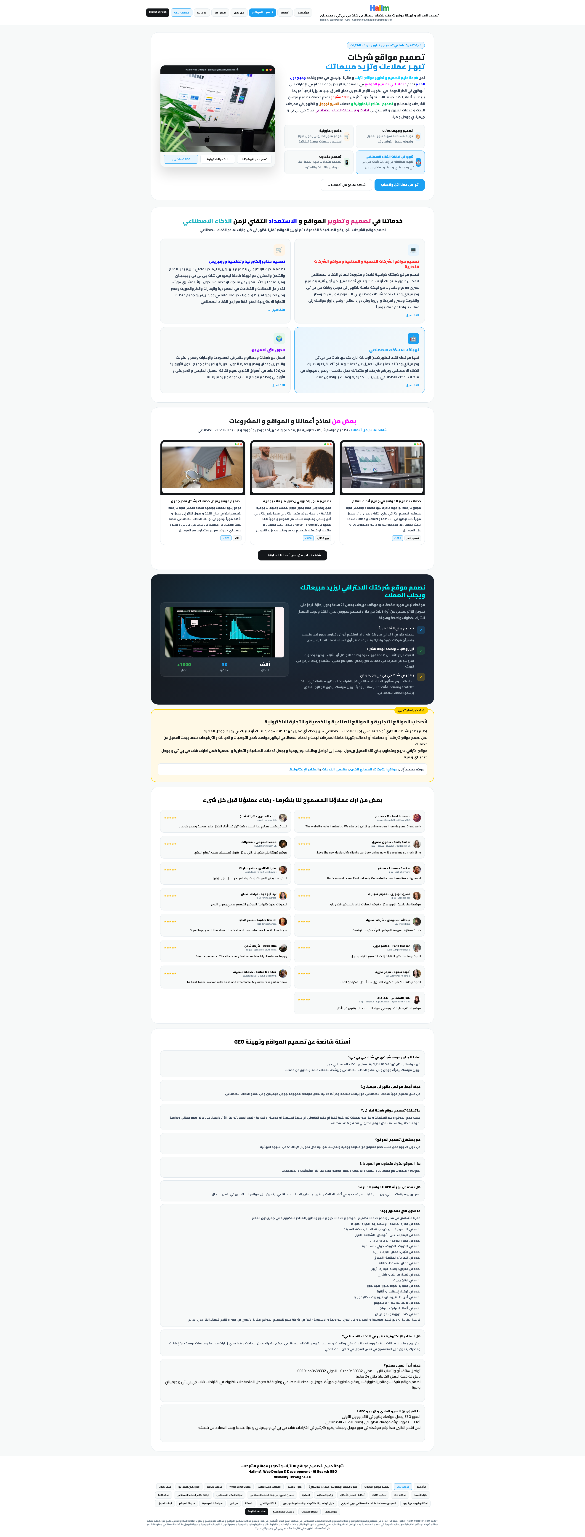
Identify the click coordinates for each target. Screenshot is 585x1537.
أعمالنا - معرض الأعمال (352, 1495)
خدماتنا (202, 12)
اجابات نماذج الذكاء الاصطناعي (193, 1495)
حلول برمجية (295, 1486)
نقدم (390, 84)
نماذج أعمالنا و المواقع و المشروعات (292, 421)
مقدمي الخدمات (334, 769)
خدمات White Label (240, 1486)
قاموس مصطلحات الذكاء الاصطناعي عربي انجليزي (368, 1503)
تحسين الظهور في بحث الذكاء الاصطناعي (272, 1495)
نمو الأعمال (331, 1511)
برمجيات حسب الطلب (269, 1486)
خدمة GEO (163, 1495)
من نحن (239, 12)
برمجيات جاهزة (325, 1495)
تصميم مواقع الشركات (376, 1486)
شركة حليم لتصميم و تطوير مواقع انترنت (386, 77)
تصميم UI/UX (379, 1495)
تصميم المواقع (262, 12)
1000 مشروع (339, 97)
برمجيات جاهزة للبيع (283, 1511)
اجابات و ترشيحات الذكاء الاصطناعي (341, 110)
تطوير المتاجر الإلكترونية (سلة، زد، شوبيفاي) (333, 1486)
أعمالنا (285, 12)
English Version (158, 11)
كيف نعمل (165, 1486)
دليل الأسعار (420, 1495)
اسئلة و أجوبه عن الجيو (415, 1503)
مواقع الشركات (385, 769)
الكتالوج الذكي (268, 1503)
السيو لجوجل (329, 103)
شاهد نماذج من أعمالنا (369, 430)
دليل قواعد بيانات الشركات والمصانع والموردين (308, 1503)
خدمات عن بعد (214, 1486)
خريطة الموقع (187, 1503)
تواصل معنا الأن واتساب (399, 185)
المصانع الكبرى (360, 769)
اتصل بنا (220, 12)
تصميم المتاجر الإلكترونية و (372, 103)
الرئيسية (303, 12)
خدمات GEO (181, 12)
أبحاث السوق (165, 1503)
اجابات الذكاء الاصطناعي (229, 1495)
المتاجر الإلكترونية (304, 769)
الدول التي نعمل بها (188, 1486)
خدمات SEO (400, 1495)
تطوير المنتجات (309, 1511)
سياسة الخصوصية (212, 1503)
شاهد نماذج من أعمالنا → (346, 185)
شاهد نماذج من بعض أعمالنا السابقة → (292, 555)
